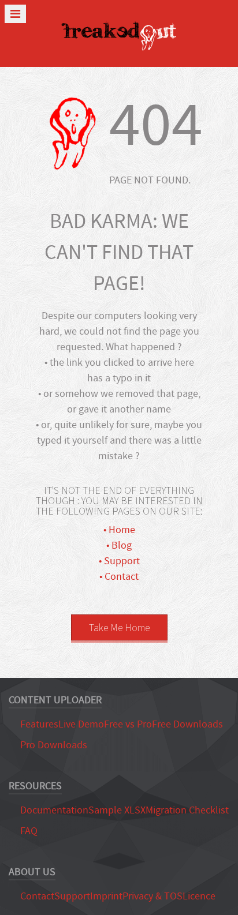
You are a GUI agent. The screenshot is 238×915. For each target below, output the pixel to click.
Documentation (54, 810)
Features (39, 724)
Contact (37, 896)
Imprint (106, 896)
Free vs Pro (128, 724)
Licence (199, 896)
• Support (119, 561)
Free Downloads (187, 724)
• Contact (119, 576)
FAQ (29, 831)
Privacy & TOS (152, 896)
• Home (119, 530)
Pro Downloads (53, 745)
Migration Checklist (187, 810)
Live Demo (81, 724)
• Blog (119, 545)
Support (72, 896)
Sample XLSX (117, 810)
